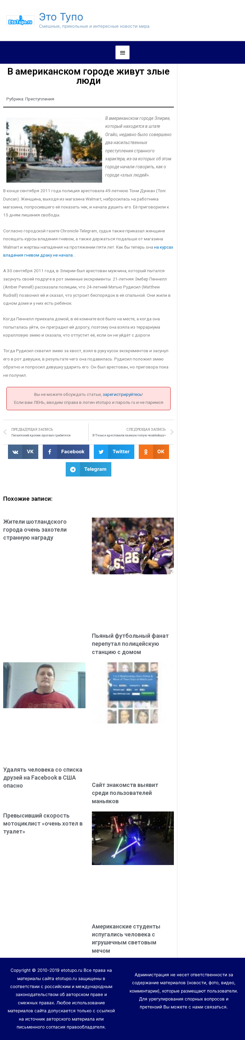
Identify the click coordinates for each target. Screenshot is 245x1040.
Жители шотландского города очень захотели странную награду (35, 529)
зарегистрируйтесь (122, 394)
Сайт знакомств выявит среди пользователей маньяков (125, 793)
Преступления (39, 98)
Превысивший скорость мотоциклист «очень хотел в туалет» (43, 823)
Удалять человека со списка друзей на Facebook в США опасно (42, 777)
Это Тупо (61, 17)
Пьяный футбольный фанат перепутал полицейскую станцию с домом (130, 643)
